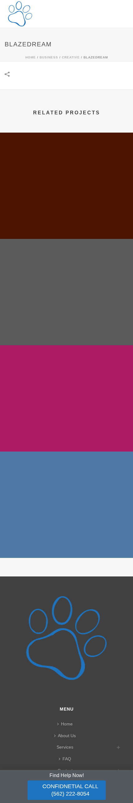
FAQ (66, 758)
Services (65, 747)
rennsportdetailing (66, 328)
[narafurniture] (66, 158)
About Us (67, 735)
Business (49, 57)
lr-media (66, 435)
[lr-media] (66, 371)
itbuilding (66, 541)
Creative (71, 57)
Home (30, 57)
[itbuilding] (66, 477)
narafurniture (66, 222)
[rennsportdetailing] (66, 265)
